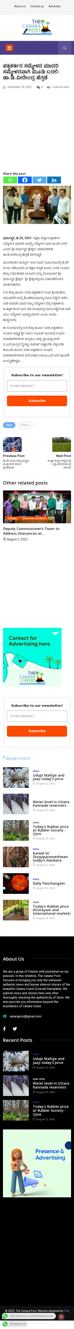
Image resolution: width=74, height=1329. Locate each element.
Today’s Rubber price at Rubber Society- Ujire (51, 830)
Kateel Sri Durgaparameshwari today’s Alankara (50, 857)
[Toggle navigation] (9, 47)
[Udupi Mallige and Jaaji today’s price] (16, 777)
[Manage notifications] (61, 1317)
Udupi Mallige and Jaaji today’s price (48, 777)
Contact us (37, 6)
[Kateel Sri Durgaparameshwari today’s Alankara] (16, 857)
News (36, 771)
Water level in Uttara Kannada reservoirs (51, 803)
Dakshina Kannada (34, 518)
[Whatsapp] (10, 180)
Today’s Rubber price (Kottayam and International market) (51, 910)
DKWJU (25, 425)
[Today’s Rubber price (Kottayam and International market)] (16, 910)
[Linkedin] (54, 180)
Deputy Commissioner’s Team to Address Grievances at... (31, 531)
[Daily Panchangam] (16, 883)
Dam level (39, 798)
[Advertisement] (37, 137)
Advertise (55, 6)
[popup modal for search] (64, 48)
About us (20, 6)
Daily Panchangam (49, 883)
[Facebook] (25, 180)
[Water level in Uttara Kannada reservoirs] (16, 804)
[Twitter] (39, 180)
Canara (12, 518)
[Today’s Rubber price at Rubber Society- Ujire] (16, 830)
